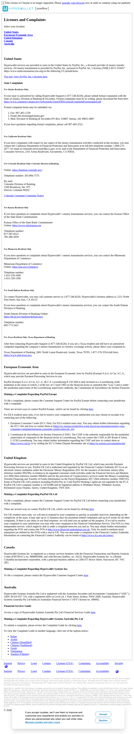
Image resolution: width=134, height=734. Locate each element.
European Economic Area (18, 35)
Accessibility (102, 663)
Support (8, 671)
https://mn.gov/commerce (25, 266)
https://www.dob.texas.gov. (18, 355)
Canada (8, 40)
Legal (34, 663)
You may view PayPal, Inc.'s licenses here (25, 76)
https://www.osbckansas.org (26, 225)
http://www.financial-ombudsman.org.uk (69, 529)
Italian (13, 636)
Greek (13, 648)
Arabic (13, 639)
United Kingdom (13, 38)
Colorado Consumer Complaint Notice (24, 195)
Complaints (85, 663)
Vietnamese (16, 651)
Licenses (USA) (65, 663)
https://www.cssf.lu (20, 443)
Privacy (21, 663)
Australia (9, 43)
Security (119, 663)
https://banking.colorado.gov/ (27, 170)
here (91, 409)
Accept (103, 714)
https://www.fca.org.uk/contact (97, 535)
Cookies (46, 663)
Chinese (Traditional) (21, 645)
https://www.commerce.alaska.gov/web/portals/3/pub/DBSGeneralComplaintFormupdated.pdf (52, 101)
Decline (103, 720)
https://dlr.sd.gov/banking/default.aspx (23, 316)
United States (11, 32)
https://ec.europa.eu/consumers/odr (107, 443)
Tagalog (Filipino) (19, 654)
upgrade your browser (73, 2)
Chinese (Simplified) (21, 642)
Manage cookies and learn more (42, 722)
